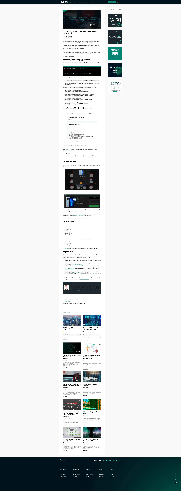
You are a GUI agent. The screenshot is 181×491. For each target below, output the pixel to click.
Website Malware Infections (67, 303)
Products (75, 2)
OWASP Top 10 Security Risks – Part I (72, 328)
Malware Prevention (76, 474)
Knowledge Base (101, 469)
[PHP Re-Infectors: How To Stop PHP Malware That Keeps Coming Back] (72, 404)
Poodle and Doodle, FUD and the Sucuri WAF (72, 356)
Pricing (92, 2)
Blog (112, 472)
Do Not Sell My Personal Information (94, 484)
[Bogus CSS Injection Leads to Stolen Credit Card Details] (72, 376)
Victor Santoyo (66, 442)
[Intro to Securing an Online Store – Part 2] (72, 432)
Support (100, 466)
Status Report (101, 477)
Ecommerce (88, 471)
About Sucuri (113, 469)
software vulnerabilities (77, 264)
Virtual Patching (88, 477)
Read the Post (85, 340)
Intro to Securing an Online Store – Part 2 (71, 440)
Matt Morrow (66, 416)
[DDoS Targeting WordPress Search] (92, 404)
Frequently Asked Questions (110, 484)
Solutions (75, 466)
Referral (112, 474)
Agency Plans (88, 472)
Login (117, 2)
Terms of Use (69, 484)
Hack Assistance (63, 476)
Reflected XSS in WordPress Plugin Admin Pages (91, 328)
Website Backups (63, 474)
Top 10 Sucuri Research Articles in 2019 (90, 440)
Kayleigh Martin (69, 36)
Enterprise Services (89, 474)
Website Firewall (63, 469)
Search (120, 9)
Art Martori (86, 387)
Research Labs (101, 474)
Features (81, 2)
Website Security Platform (65, 471)
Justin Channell (87, 442)
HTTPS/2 (87, 476)
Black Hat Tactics (66, 299)
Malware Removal (76, 472)
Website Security (75, 303)
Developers (88, 469)
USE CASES (88, 466)
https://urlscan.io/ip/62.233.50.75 (68, 150)
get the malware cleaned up (84, 279)
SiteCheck (100, 471)
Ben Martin (66, 387)
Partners (112, 476)
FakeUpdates (75, 215)
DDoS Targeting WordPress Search (91, 412)
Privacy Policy (80, 484)
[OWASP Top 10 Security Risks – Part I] (72, 320)
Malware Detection (76, 471)
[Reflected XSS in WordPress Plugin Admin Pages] (92, 320)
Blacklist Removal (76, 476)
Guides (100, 472)
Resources (87, 2)
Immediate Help (111, 2)
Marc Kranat (66, 358)
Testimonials (113, 477)
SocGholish (81, 215)
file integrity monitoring (76, 272)
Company (113, 466)
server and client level (95, 265)
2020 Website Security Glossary (90, 384)
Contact (112, 471)
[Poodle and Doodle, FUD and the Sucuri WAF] (72, 348)
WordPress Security (82, 303)
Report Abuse (101, 476)
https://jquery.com (94, 46)
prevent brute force (95, 273)
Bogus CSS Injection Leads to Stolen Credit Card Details (72, 384)
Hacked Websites (72, 299)
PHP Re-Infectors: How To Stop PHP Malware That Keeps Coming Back (71, 413)
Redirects (76, 299)
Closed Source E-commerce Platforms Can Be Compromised (91, 356)
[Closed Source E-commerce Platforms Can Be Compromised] (92, 348)
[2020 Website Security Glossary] (92, 376)
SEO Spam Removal (76, 477)
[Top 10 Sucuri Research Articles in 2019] (92, 432)
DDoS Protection (76, 469)
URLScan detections (66, 248)
